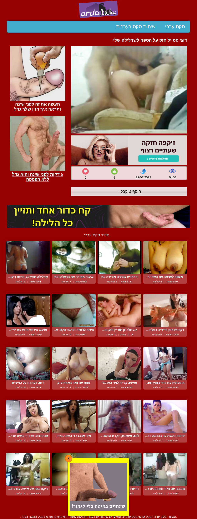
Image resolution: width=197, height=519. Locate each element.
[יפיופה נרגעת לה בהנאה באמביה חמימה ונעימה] (165, 416)
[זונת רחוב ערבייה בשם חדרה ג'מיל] (28, 416)
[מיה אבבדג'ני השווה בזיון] (74, 416)
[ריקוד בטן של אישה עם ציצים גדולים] (28, 469)
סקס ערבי (175, 26)
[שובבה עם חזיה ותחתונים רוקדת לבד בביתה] (165, 469)
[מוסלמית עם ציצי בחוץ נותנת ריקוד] (165, 363)
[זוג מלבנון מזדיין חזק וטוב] (119, 310)
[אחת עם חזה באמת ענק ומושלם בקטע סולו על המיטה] (74, 363)
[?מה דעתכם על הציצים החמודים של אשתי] (28, 363)
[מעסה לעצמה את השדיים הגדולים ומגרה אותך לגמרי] (165, 257)
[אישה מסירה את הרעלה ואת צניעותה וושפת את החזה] (74, 257)
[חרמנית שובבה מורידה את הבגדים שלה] (119, 257)
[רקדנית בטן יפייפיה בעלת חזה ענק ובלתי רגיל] (165, 310)
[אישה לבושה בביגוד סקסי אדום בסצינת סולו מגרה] (74, 310)
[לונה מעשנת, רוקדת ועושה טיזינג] (119, 416)
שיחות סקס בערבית (135, 26)
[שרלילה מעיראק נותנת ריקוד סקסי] (28, 257)
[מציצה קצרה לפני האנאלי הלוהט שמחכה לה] (119, 363)
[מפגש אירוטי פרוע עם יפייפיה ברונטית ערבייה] (28, 310)
